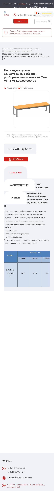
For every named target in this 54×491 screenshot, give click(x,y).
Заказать (18, 159)
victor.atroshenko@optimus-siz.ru (44, 5)
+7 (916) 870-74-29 (16, 471)
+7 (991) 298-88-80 (26, 14)
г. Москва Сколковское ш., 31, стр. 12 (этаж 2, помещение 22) (26, 486)
